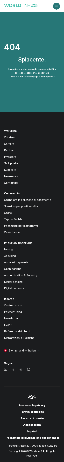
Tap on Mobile (13, 219)
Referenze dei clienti (17, 331)
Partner (9, 150)
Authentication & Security (20, 275)
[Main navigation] (56, 6)
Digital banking (13, 282)
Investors (10, 156)
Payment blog (13, 312)
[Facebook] (13, 369)
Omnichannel (12, 232)
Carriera (9, 144)
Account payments (16, 262)
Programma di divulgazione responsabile (32, 437)
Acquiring (10, 256)
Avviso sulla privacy (32, 405)
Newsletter (11, 318)
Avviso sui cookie (32, 418)
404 (12, 47)
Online (8, 213)
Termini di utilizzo (32, 411)
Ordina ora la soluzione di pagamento (27, 200)
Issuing (8, 249)
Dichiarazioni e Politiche (19, 338)
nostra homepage (29, 76)
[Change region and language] (38, 350)
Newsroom (11, 176)
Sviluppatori (11, 163)
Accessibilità (32, 424)
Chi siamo (10, 137)
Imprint (32, 431)
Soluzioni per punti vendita (21, 206)
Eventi (8, 325)
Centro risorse (13, 305)
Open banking (12, 269)
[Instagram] (28, 369)
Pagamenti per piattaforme (21, 225)
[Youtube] (20, 369)
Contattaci (11, 182)
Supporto (10, 169)
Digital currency (14, 288)
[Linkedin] (5, 369)
